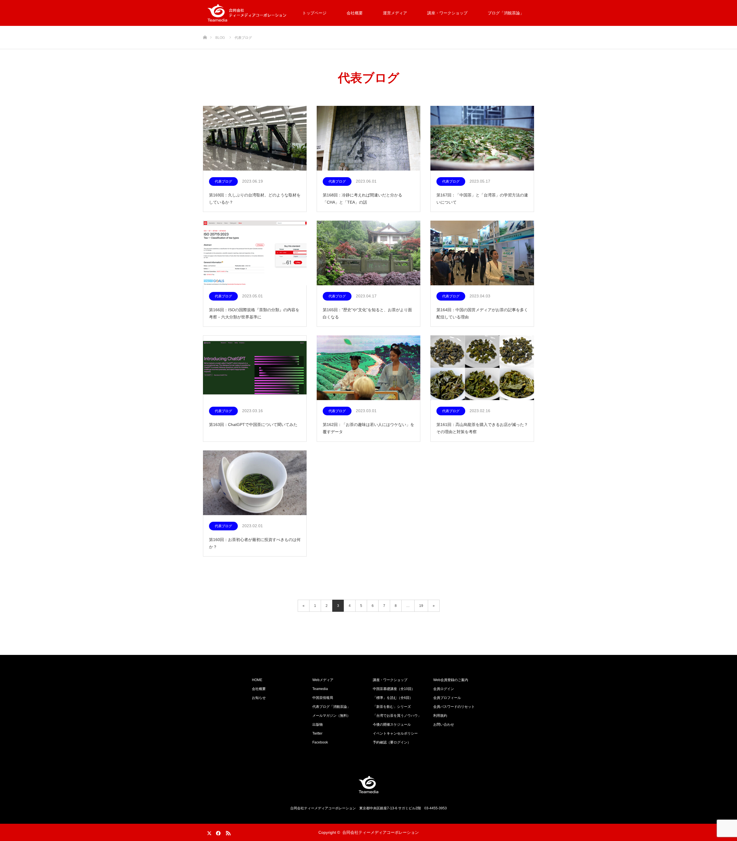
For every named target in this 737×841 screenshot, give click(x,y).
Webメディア (322, 680)
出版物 (317, 725)
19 (421, 606)
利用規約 (440, 716)
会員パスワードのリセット (454, 707)
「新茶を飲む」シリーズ (392, 707)
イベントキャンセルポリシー (395, 733)
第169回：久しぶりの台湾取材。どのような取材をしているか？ (255, 198)
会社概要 (355, 13)
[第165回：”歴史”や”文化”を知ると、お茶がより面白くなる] (368, 253)
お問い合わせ (443, 725)
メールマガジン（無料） (331, 716)
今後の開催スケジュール (392, 725)
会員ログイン (443, 689)
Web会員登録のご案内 (450, 680)
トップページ (314, 13)
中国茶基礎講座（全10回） (394, 689)
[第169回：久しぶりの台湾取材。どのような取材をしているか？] (255, 138)
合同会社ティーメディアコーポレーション (380, 832)
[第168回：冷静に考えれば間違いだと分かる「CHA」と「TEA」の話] (368, 138)
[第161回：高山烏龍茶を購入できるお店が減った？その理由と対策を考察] (482, 368)
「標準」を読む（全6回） (393, 698)
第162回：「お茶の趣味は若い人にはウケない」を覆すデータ (368, 428)
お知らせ (259, 698)
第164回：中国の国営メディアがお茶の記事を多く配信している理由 (482, 313)
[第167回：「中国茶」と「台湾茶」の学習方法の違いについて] (482, 138)
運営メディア (395, 13)
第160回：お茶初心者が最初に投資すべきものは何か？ (255, 543)
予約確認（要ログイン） (392, 742)
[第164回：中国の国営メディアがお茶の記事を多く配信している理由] (482, 253)
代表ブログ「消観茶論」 (331, 707)
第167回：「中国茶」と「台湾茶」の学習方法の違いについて (482, 198)
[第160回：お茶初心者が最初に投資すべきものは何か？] (255, 483)
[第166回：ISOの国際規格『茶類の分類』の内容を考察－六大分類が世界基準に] (255, 253)
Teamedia (320, 689)
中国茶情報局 (322, 698)
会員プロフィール (447, 698)
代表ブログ (223, 181)
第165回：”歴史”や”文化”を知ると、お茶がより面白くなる (367, 313)
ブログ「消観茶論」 (506, 13)
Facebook (320, 742)
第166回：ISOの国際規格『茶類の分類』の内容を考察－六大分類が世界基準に (254, 313)
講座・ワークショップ (447, 13)
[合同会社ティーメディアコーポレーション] (368, 784)
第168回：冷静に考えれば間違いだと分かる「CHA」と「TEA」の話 (362, 198)
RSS (227, 832)
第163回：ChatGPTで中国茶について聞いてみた (253, 424)
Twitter (317, 733)
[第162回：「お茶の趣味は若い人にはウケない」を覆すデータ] (368, 368)
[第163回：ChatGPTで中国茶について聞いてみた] (255, 368)
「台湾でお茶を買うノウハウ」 (397, 716)
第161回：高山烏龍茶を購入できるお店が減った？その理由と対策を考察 (482, 428)
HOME (257, 680)
